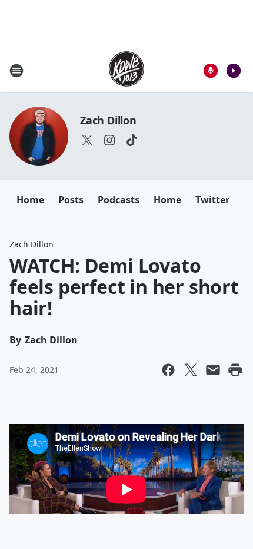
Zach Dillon (108, 120)
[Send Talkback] (211, 71)
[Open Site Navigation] (16, 71)
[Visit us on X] (87, 140)
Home (30, 199)
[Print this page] (235, 370)
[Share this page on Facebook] (168, 370)
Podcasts (118, 199)
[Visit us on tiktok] (132, 140)
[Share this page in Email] (213, 370)
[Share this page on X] (190, 370)
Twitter (212, 199)
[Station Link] (126, 70)
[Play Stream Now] (234, 71)
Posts (71, 199)
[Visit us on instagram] (109, 140)
